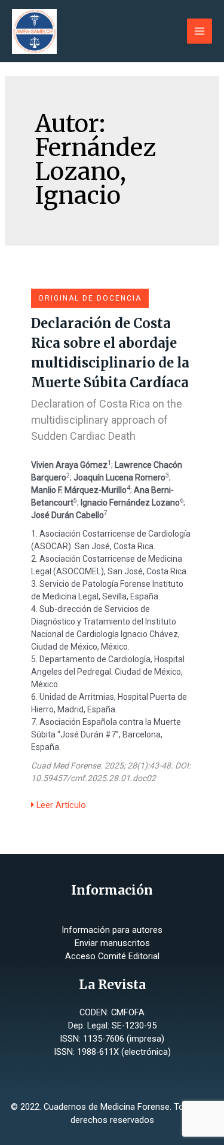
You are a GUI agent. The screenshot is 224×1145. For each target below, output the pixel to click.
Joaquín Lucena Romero (119, 477)
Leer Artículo (60, 805)
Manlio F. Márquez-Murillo (79, 490)
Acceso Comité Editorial (112, 956)
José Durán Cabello (67, 515)
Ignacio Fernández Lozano (130, 502)
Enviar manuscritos (112, 943)
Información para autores (112, 929)
